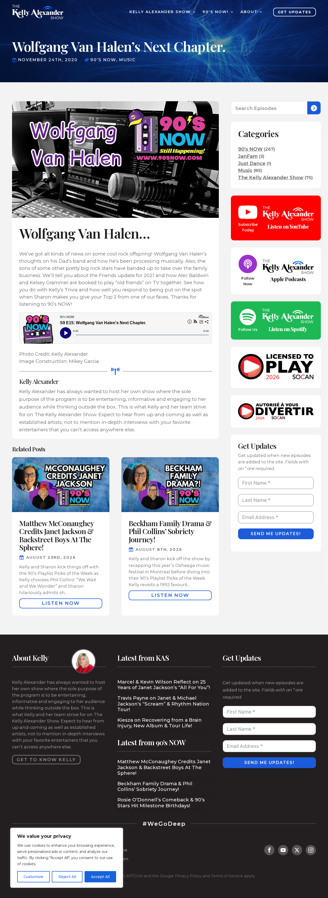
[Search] (314, 108)
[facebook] (269, 850)
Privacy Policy (188, 876)
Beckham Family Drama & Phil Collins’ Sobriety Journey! (154, 786)
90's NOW (250, 149)
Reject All (67, 876)
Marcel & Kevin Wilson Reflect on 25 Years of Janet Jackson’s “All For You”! (163, 684)
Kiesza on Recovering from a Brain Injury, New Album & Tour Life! (159, 723)
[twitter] (297, 850)
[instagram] (311, 850)
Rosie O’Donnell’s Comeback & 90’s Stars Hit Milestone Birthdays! (161, 802)
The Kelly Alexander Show (270, 177)
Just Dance (251, 163)
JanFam (248, 156)
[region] (66, 858)
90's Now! (215, 12)
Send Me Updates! (276, 533)
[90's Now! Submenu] (231, 12)
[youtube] (283, 850)
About (249, 12)
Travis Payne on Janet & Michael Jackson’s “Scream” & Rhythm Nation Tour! (163, 703)
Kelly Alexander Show (160, 12)
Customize (33, 876)
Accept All (100, 876)
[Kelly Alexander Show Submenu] (193, 12)
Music (245, 170)
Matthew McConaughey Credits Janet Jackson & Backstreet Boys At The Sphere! (164, 767)
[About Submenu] (260, 12)
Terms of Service (227, 876)
